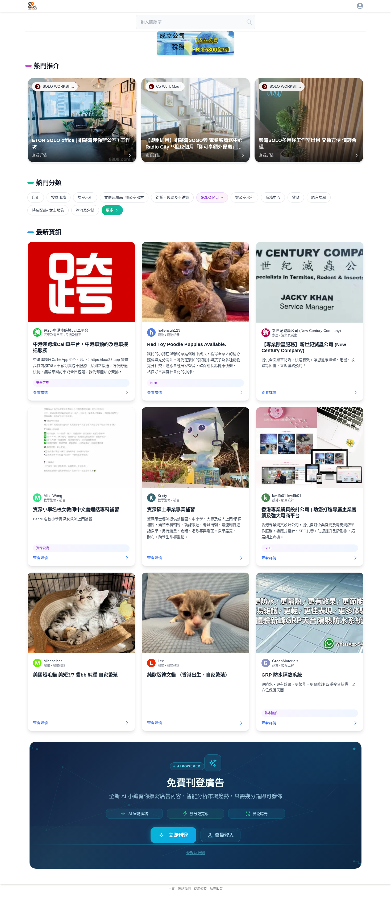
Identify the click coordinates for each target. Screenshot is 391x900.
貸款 (296, 197)
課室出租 (85, 197)
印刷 (35, 197)
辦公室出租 (244, 197)
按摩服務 (58, 197)
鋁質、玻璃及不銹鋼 (172, 197)
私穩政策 (216, 889)
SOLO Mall (212, 197)
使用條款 (200, 889)
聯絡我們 (184, 889)
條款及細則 (195, 853)
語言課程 (318, 197)
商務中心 (272, 197)
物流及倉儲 (85, 210)
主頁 (171, 889)
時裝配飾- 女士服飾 (48, 210)
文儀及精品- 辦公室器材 (124, 197)
